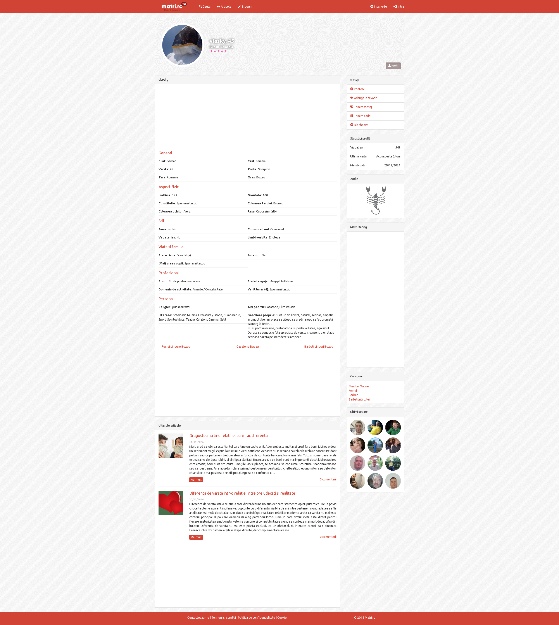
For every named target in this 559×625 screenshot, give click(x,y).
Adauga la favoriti (365, 98)
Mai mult (196, 479)
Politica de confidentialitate (256, 617)
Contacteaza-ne (198, 617)
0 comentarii (328, 537)
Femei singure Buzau (176, 346)
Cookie (282, 617)
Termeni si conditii (223, 617)
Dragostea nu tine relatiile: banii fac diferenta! (229, 435)
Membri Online (359, 386)
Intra (400, 6)
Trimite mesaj (362, 107)
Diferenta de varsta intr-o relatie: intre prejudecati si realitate (242, 493)
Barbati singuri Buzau (318, 346)
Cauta (206, 6)
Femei (353, 390)
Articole (225, 6)
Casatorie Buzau (247, 346)
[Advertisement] (248, 118)
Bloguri (246, 6)
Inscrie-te (380, 6)
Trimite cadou (362, 116)
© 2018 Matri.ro (364, 617)
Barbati (353, 395)
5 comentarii (328, 479)
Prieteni (358, 89)
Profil (394, 65)
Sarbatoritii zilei (359, 399)
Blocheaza (360, 125)
